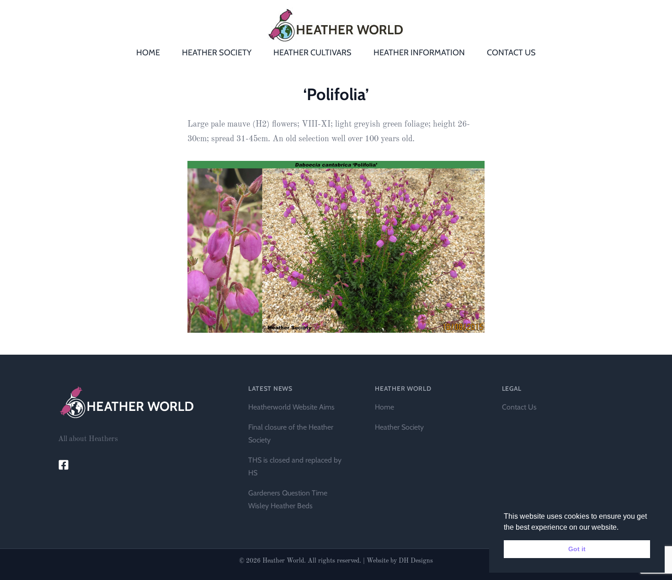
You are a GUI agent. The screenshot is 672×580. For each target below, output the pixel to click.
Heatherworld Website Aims (291, 407)
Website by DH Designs (400, 561)
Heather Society (399, 427)
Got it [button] (577, 549)
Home (384, 407)
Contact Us (519, 407)
